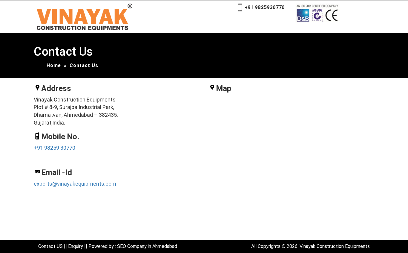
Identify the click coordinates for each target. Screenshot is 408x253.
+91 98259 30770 (54, 148)
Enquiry (75, 246)
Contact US (50, 246)
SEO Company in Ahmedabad (147, 246)
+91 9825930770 (265, 7)
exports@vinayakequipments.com (75, 184)
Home (54, 65)
